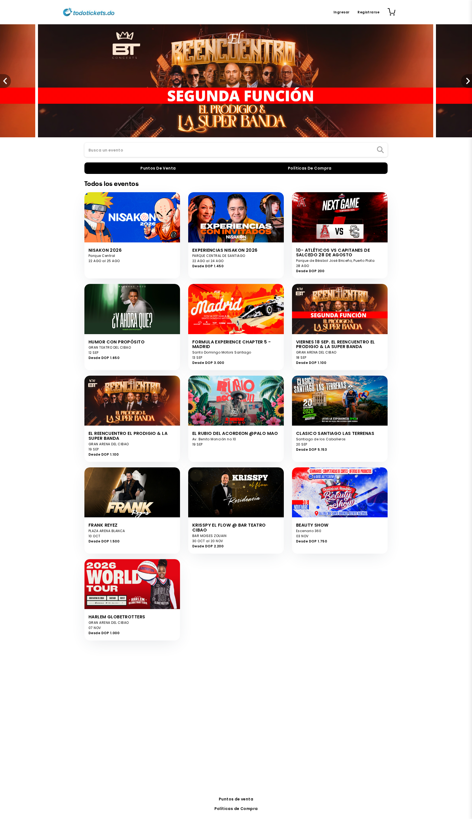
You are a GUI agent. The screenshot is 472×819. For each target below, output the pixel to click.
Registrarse (368, 12)
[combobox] (236, 150)
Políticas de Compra (236, 808)
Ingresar (341, 12)
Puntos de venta (236, 799)
